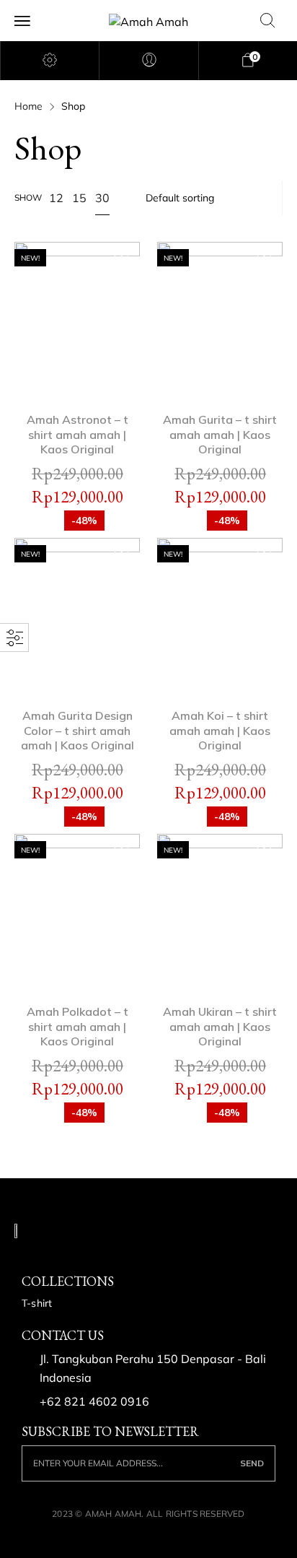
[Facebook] (27, 1255)
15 (79, 198)
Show (28, 197)
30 (102, 198)
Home (28, 106)
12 (56, 198)
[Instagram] (57, 1255)
